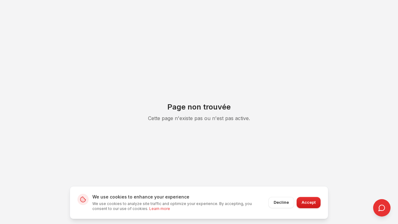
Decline (281, 202)
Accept (309, 202)
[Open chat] (382, 208)
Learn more (159, 208)
